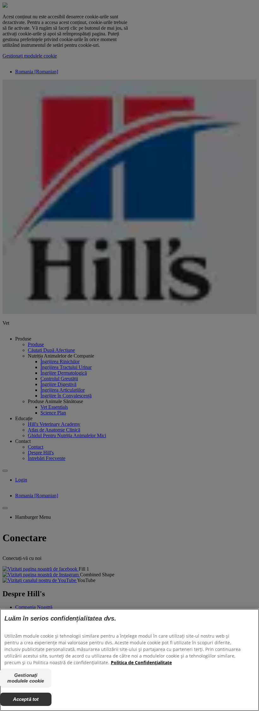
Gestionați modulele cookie (25, 677)
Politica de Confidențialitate (141, 662)
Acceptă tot (26, 699)
